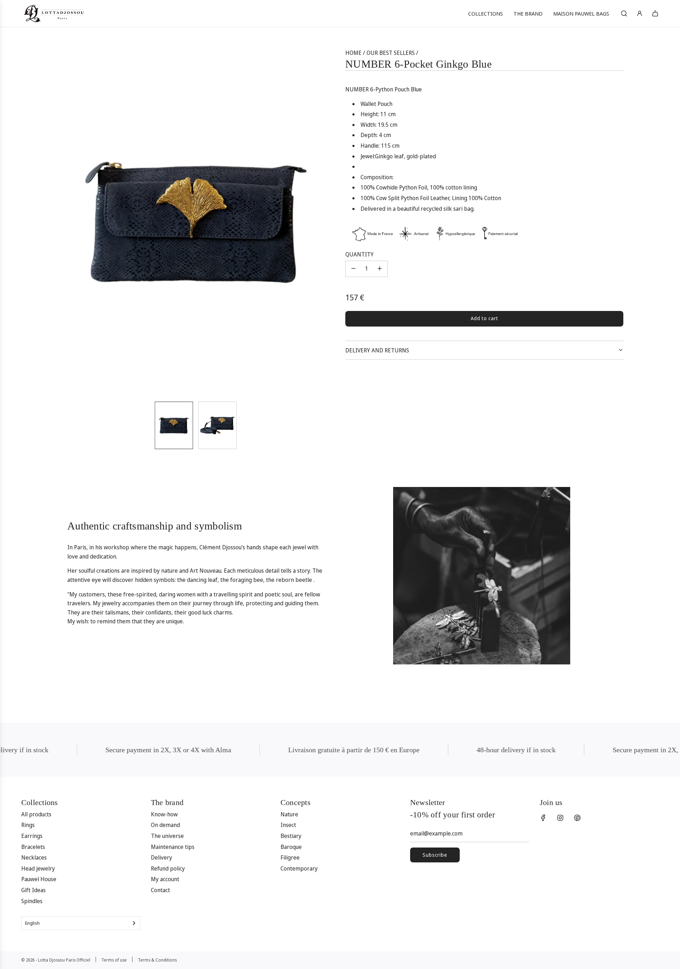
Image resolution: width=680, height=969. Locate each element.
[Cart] (655, 13)
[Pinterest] (577, 818)
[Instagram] (560, 818)
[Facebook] (543, 818)
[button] (66, 222)
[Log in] (639, 13)
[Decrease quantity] (353, 268)
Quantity (359, 254)
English (32, 923)
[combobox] (80, 923)
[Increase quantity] (379, 268)
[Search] (624, 13)
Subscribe (435, 854)
